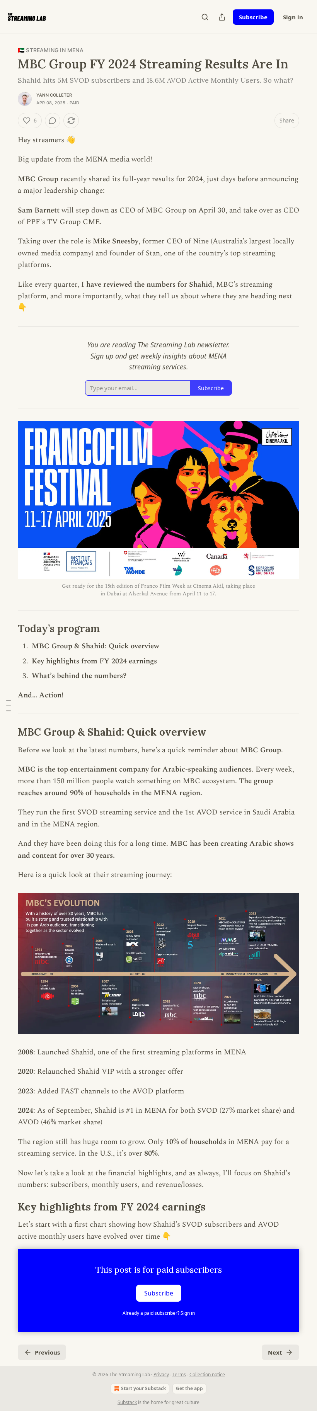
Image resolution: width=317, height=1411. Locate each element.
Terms (179, 1374)
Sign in (293, 17)
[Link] (7, 628)
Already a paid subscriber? (159, 1313)
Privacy (161, 1374)
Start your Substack (143, 1388)
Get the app (189, 1388)
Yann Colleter (54, 95)
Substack (127, 1402)
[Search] (205, 17)
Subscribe (253, 17)
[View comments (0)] (52, 120)
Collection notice (207, 1374)
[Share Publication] (222, 17)
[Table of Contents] (8, 705)
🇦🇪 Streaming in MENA (51, 50)
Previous (47, 1352)
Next (275, 1352)
